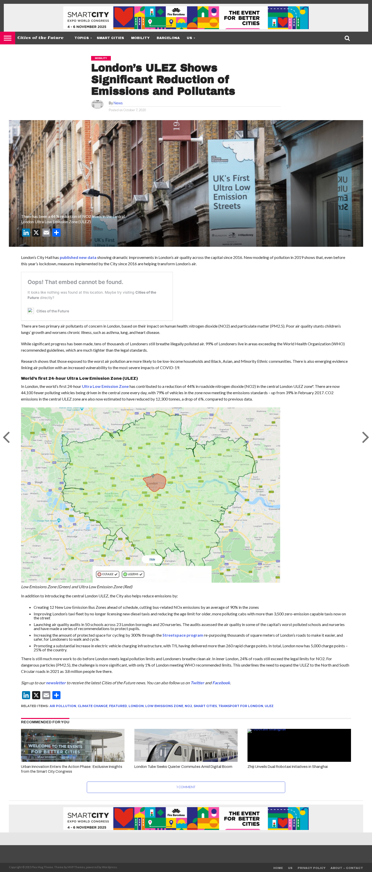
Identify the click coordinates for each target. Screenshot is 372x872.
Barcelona (168, 38)
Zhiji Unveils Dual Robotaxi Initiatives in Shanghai (287, 767)
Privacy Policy (311, 867)
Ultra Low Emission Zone (105, 386)
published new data (78, 257)
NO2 (188, 706)
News (118, 103)
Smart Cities (110, 38)
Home (278, 867)
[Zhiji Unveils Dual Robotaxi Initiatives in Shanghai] (299, 728)
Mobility (140, 38)
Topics (81, 38)
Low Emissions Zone (164, 706)
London (136, 706)
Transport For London (240, 706)
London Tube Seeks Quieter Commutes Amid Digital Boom (183, 767)
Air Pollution (63, 706)
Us (189, 38)
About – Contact (346, 867)
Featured (118, 706)
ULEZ (269, 706)
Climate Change (93, 706)
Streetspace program (182, 635)
